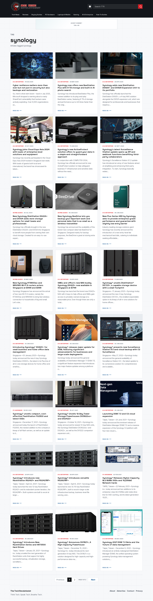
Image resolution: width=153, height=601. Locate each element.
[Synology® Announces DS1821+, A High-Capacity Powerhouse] (76, 522)
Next (93, 580)
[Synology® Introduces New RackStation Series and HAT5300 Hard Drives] (32, 522)
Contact (130, 591)
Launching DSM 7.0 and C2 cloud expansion (118, 414)
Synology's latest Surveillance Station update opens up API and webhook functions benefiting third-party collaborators (120, 153)
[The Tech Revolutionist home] (41, 6)
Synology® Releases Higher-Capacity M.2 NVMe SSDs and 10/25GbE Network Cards (120, 480)
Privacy (139, 591)
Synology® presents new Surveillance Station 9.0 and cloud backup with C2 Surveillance (121, 349)
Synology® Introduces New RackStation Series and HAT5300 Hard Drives (29, 544)
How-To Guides (101, 15)
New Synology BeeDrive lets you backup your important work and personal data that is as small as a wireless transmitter (75, 220)
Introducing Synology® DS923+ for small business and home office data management (31, 349)
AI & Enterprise (87, 15)
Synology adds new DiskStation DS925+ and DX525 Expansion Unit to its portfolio (121, 87)
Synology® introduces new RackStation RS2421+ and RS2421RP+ (31, 479)
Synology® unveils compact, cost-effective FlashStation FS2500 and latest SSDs (30, 416)
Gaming (76, 15)
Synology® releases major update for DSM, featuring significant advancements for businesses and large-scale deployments (76, 351)
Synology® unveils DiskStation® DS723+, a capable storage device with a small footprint (119, 285)
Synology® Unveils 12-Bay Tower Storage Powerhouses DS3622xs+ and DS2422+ (75, 416)
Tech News (15, 15)
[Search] (140, 6)
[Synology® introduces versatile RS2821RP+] (76, 458)
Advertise (121, 591)
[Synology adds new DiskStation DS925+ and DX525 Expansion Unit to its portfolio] (121, 65)
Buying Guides (36, 15)
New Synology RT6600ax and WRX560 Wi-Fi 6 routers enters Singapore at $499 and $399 (28, 285)
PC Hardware (50, 15)
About (112, 591)
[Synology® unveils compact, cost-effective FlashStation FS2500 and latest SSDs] (32, 394)
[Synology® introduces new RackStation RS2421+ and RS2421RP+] (32, 458)
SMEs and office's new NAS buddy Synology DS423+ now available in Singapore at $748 (75, 285)
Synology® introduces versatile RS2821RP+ (73, 479)
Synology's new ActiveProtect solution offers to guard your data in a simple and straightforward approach (76, 153)
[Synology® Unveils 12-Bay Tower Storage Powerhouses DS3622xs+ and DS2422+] (76, 394)
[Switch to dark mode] (90, 6)
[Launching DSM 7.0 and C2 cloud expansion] (121, 394)
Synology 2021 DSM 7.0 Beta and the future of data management (120, 543)
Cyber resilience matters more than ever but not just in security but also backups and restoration (31, 87)
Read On (16, 111)
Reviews (25, 15)
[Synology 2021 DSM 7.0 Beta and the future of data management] (121, 522)
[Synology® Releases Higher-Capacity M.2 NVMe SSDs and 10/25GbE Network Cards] (121, 458)
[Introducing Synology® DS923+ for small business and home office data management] (32, 327)
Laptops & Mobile (64, 15)
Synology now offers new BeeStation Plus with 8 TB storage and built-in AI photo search (76, 87)
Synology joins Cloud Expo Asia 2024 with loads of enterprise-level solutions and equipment (31, 152)
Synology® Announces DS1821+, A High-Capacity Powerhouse (74, 543)
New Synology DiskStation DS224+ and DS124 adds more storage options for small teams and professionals (30, 220)
